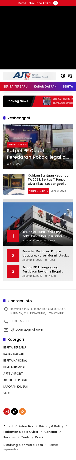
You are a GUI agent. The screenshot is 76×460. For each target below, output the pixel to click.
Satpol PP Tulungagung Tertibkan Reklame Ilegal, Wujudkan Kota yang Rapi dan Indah (45, 269)
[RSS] (22, 411)
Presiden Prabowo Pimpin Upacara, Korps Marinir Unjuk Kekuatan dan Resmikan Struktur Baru (44, 253)
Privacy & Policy (51, 426)
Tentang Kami (32, 437)
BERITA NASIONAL (15, 360)
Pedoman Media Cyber (20, 432)
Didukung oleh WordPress (23, 445)
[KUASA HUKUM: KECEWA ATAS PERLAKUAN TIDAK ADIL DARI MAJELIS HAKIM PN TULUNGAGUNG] (41, 101)
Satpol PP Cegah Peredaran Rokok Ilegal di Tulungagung (37, 154)
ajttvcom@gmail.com (27, 329)
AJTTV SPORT (13, 373)
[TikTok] (14, 411)
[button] (62, 75)
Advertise (26, 426)
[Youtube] (6, 411)
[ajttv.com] (29, 75)
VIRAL (7, 393)
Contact (50, 432)
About (8, 426)
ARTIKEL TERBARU (17, 144)
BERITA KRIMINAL (14, 367)
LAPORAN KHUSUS (15, 386)
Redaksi (9, 437)
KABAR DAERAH (13, 354)
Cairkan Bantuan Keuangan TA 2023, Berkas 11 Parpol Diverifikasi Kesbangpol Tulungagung (49, 181)
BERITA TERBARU (14, 347)
